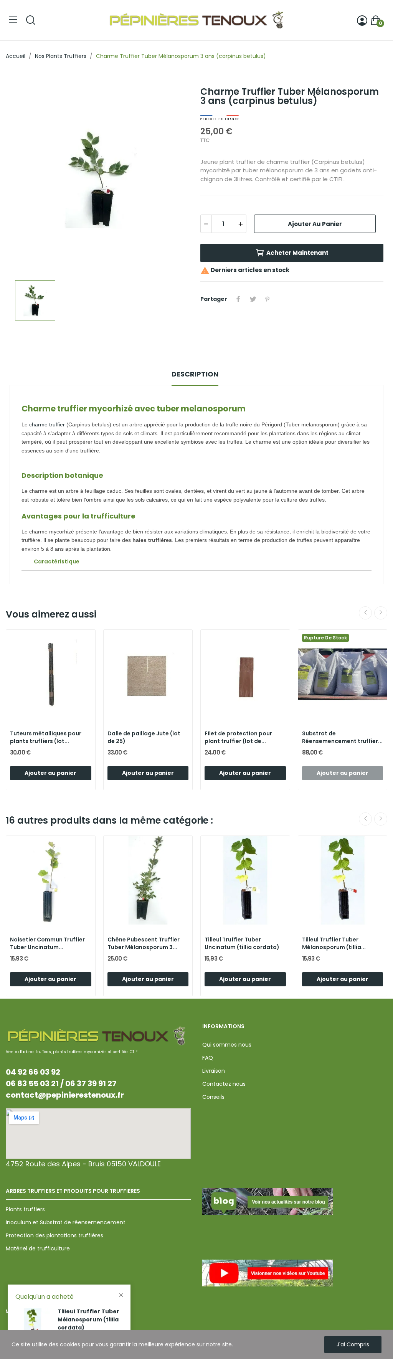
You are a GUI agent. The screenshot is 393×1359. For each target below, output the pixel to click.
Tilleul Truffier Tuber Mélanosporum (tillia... (334, 943)
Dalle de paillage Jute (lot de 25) (143, 737)
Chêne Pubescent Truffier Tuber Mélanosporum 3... (143, 943)
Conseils (213, 1097)
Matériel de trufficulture (38, 1248)
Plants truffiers (25, 1209)
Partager (238, 299)
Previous (365, 612)
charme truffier (47, 424)
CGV (55, 1311)
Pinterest (267, 299)
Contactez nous (224, 1084)
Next (380, 612)
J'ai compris (353, 1344)
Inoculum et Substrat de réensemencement (65, 1222)
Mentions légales (26, 1311)
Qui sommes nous (226, 1045)
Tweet (253, 299)
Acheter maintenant (297, 253)
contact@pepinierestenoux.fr (65, 1095)
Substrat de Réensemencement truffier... (342, 737)
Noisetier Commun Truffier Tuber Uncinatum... (47, 943)
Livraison (213, 1071)
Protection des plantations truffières (54, 1235)
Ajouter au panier (315, 224)
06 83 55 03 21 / (35, 1083)
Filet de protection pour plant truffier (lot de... (238, 737)
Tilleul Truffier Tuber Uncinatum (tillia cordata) (242, 943)
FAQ (207, 1058)
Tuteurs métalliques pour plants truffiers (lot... (45, 737)
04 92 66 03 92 (33, 1072)
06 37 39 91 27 (91, 1083)
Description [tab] (195, 374)
